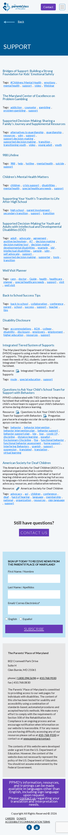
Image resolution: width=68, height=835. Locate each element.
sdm (20, 135)
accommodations (20, 328)
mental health (11, 85)
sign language (56, 500)
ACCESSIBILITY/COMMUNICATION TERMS (27, 821)
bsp (41, 433)
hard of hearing (21, 497)
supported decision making (19, 141)
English (12, 619)
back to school (19, 303)
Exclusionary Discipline (17, 440)
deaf (6, 497)
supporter (44, 257)
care (13, 278)
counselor (30, 107)
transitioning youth (14, 144)
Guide (33, 278)
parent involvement (38, 210)
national (8, 500)
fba (36, 440)
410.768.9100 (48, 678)
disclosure (23, 331)
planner (7, 282)
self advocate (11, 253)
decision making (45, 241)
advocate (25, 238)
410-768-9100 (47, 735)
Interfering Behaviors (16, 446)
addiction (16, 107)
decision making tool (15, 244)
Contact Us (34, 532)
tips (5, 310)
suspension (10, 449)
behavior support (47, 430)
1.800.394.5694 (26, 678)
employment (55, 331)
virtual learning (12, 452)
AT (31, 241)
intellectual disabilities (16, 250)
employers (38, 331)
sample (37, 250)
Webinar (49, 85)
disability (9, 331)
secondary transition (15, 213)
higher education (13, 334)
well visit (10, 285)
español (45, 436)
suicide (60, 163)
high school (17, 210)
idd (52, 247)
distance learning (28, 436)
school (18, 306)
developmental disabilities (19, 247)
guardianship (54, 132)
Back (21, 21)
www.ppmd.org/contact (36, 738)
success (29, 306)
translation (40, 449)
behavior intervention (37, 427)
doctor (22, 278)
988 (12, 163)
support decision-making (18, 138)
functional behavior (52, 440)
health (43, 278)
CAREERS (10, 818)
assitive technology (15, 241)
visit (61, 282)
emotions (49, 82)
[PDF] (17, 370)
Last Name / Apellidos (21, 587)
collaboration (39, 303)
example (43, 247)
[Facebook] (29, 827)
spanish (36, 446)
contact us (28, 798)
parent (7, 306)
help (20, 163)
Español (27, 619)
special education (30, 379)
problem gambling (14, 110)
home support (52, 443)
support (27, 85)
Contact (48, 7)
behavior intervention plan (19, 430)
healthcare (56, 278)
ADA (37, 328)
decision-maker (40, 244)
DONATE (21, 818)
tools (56, 257)
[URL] (17, 488)
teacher (53, 306)
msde (13, 379)
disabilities (48, 185)
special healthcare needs (36, 188)
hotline (30, 163)
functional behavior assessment (22, 443)
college (47, 328)
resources (9, 135)
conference (56, 303)
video (38, 85)
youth (58, 144)
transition (44, 141)
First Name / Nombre (21, 571)
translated (25, 449)
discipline (9, 436)
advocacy (16, 493)
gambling (44, 107)
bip (34, 433)
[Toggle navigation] (62, 7)
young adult (45, 144)
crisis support (31, 185)
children (15, 185)
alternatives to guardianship (27, 132)
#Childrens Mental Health (25, 82)
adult (13, 238)
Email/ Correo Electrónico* (24, 603)
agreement (39, 238)
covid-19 (52, 433)
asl (26, 493)
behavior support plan (16, 433)
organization (23, 500)
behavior (15, 427)
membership (53, 497)
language (37, 497)
